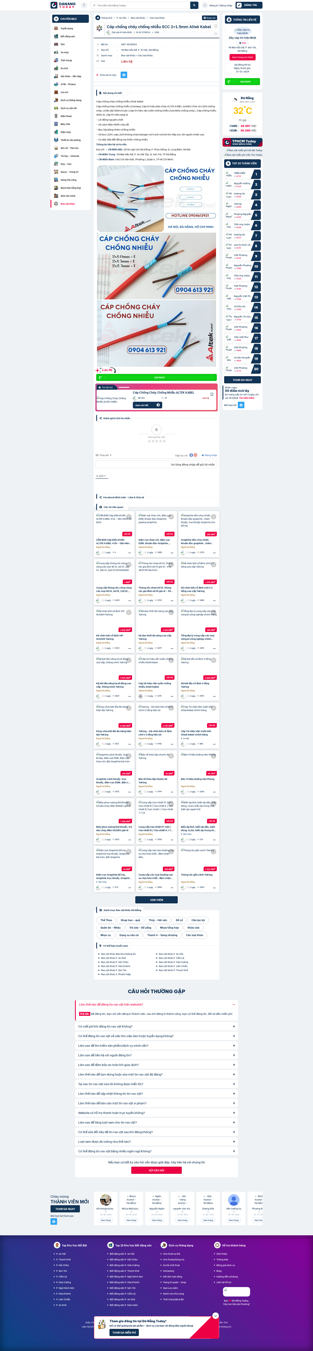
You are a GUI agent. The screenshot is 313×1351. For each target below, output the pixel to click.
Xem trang (106, 1220)
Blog (219, 1270)
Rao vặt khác (138, 17)
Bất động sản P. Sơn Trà (122, 1287)
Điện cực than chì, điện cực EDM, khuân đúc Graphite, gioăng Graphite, (154, 541)
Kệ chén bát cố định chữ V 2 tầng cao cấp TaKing (197, 589)
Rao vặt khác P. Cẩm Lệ (171, 958)
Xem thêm (156, 900)
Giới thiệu (221, 1253)
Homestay (168, 1270)
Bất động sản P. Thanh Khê (124, 1270)
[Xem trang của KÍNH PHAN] (141, 600)
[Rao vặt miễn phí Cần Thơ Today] (243, 154)
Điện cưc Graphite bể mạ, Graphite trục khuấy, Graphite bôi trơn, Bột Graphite (113, 876)
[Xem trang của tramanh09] (141, 552)
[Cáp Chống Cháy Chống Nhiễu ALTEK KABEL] (112, 399)
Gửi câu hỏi (156, 1170)
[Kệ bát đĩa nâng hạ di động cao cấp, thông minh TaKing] (114, 668)
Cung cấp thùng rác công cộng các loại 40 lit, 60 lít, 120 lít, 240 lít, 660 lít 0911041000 (114, 589)
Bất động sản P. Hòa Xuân (124, 1305)
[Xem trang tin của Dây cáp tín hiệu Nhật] (243, 33)
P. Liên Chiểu (63, 1299)
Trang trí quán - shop (174, 1282)
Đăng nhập (210, 455)
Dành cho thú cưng (173, 1293)
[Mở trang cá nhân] (229, 174)
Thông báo (222, 1259)
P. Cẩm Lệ (61, 1276)
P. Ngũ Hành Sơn (65, 1287)
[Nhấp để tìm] (194, 5)
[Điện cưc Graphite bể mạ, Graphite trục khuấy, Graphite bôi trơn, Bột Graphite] (114, 859)
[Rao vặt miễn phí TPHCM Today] (242, 145)
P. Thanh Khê (63, 1259)
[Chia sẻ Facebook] (124, 75)
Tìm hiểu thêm (246, 397)
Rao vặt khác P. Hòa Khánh (115, 966)
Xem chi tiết (141, 405)
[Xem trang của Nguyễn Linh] (183, 744)
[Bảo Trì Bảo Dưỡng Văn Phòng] (199, 764)
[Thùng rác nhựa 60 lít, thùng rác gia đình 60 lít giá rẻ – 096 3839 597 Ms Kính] (156, 572)
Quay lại (209, 18)
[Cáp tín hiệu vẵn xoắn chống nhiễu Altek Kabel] (156, 668)
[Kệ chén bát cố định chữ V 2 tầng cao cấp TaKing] (199, 572)
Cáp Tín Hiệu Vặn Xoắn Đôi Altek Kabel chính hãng (196, 732)
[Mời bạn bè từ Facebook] (241, 405)
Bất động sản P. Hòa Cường (125, 1265)
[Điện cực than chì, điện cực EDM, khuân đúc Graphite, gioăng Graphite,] (156, 525)
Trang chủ (106, 17)
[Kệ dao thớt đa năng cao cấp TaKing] (156, 620)
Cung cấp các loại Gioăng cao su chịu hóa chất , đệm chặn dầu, (156, 876)
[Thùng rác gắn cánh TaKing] (199, 859)
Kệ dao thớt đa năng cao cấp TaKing (155, 637)
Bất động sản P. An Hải (122, 1253)
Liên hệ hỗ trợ (223, 1282)
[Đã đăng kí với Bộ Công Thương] (236, 1293)
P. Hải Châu (62, 1265)
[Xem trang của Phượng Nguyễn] (98, 839)
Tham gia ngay (242, 380)
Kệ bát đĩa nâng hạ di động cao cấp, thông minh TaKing (113, 684)
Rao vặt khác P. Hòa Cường (173, 962)
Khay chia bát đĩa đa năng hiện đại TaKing (113, 732)
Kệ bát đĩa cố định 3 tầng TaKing (195, 684)
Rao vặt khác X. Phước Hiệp (116, 974)
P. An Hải (121, 17)
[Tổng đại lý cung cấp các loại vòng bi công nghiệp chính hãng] (199, 620)
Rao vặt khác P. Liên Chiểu (173, 966)
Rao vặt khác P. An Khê (113, 958)
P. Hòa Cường (63, 1282)
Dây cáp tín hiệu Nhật (242, 37)
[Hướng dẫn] (84, 5)
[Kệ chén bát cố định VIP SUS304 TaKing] (114, 620)
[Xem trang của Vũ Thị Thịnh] (98, 600)
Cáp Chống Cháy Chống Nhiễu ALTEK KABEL (163, 392)
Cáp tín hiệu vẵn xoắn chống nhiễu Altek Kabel (155, 684)
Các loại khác (157, 17)
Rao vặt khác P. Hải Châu (114, 962)
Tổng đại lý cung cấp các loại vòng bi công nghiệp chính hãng (197, 637)
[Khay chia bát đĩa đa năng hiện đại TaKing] (114, 716)
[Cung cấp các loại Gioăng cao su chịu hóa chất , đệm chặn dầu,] (156, 859)
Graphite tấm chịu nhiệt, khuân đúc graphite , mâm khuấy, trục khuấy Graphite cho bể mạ (196, 541)
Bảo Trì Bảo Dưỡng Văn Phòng (197, 779)
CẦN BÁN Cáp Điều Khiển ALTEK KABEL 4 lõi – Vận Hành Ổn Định (113, 541)
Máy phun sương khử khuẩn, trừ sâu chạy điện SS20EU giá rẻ (114, 828)
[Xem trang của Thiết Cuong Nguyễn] (183, 839)
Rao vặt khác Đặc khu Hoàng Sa (118, 953)
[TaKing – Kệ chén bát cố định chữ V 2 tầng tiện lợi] (156, 716)
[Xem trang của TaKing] (183, 600)
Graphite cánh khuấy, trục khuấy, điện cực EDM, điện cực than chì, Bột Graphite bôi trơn (113, 780)
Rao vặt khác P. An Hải (171, 953)
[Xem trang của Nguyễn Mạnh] (141, 696)
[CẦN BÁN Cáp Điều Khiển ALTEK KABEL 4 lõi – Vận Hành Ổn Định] (114, 525)
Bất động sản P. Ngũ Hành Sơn (126, 1276)
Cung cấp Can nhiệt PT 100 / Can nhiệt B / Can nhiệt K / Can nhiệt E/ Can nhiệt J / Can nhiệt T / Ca (156, 828)
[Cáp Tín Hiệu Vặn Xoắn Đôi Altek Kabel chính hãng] (199, 716)
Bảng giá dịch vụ (225, 1265)
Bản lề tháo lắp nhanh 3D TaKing (153, 780)
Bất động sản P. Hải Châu (123, 1259)
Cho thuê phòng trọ (173, 1259)
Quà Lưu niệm (170, 1287)
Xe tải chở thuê (171, 1265)
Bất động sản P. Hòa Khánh (125, 1282)
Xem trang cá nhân (242, 57)
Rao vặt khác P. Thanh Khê (173, 970)
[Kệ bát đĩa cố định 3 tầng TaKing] (199, 668)
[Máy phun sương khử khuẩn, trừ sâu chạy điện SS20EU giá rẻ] (114, 812)
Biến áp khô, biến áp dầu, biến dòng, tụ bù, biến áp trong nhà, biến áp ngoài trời (198, 828)
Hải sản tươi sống (172, 1276)
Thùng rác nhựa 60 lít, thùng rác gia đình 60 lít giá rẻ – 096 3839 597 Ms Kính (155, 589)
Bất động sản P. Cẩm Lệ (122, 1293)
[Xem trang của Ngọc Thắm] (98, 552)
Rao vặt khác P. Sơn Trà (113, 970)
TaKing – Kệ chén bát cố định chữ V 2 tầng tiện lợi (155, 732)
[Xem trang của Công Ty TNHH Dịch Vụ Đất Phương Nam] (183, 791)
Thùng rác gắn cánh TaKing (196, 874)
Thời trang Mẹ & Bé (173, 1299)
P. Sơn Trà (61, 1270)
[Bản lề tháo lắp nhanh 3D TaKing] (156, 764)
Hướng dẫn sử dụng (227, 1276)
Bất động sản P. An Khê (122, 1299)
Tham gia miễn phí (124, 1332)
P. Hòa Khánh (63, 1293)
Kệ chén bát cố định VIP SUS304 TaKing (109, 637)
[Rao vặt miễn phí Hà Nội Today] (244, 150)
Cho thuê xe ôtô (171, 1253)
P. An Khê (61, 1305)
